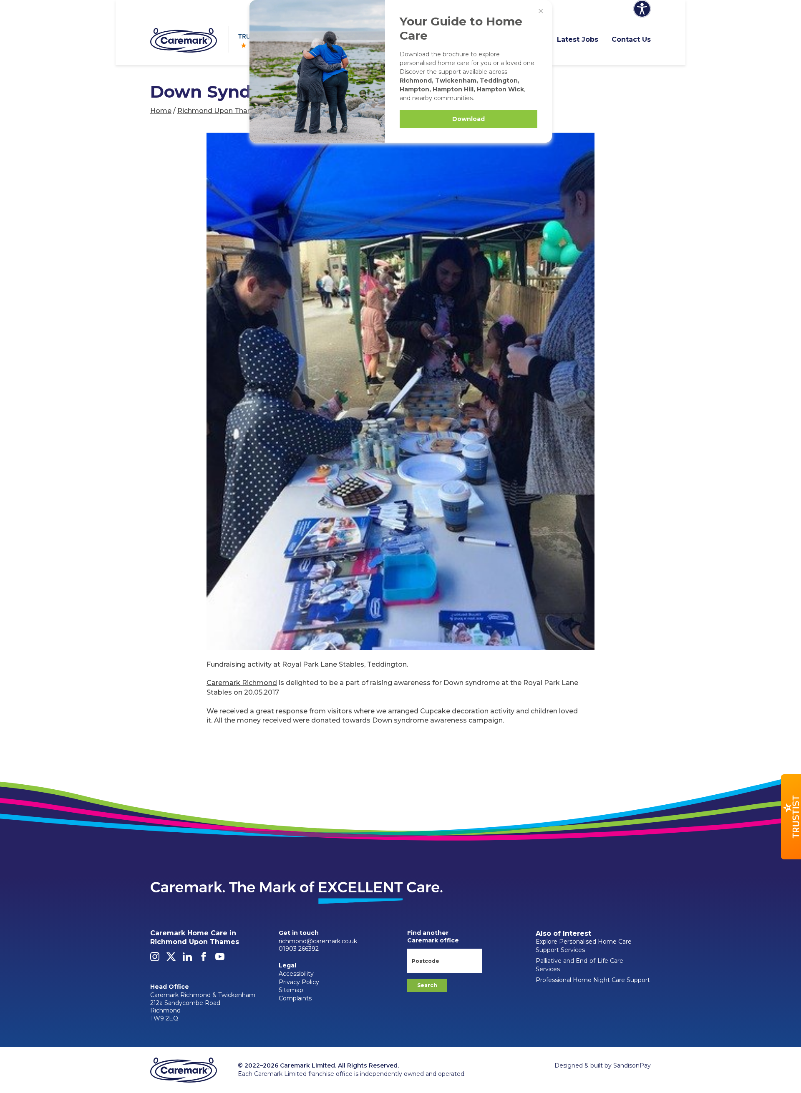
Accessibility (296, 973)
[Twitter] (171, 959)
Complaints (295, 998)
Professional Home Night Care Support (593, 980)
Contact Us (631, 39)
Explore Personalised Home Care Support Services (584, 946)
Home (160, 111)
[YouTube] (219, 959)
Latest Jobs (577, 39)
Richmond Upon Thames (219, 111)
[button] (791, 816)
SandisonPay (632, 1065)
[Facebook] (203, 959)
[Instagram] (154, 959)
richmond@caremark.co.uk (318, 941)
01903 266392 (299, 948)
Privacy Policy (299, 982)
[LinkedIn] (187, 959)
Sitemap (291, 990)
